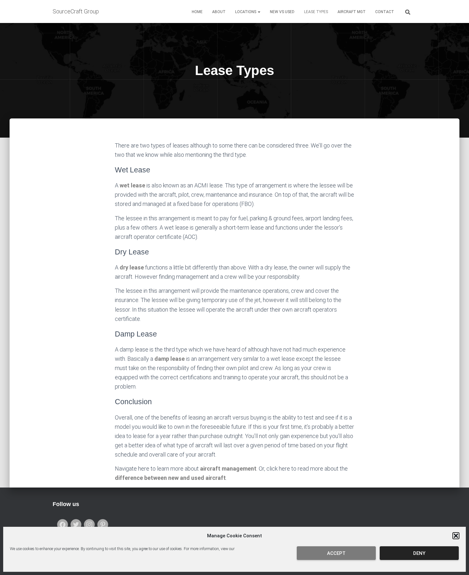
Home (197, 12)
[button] (456, 536)
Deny (419, 553)
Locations (246, 12)
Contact (384, 12)
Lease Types (316, 12)
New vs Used (282, 12)
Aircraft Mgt (352, 12)
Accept (336, 553)
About (219, 12)
